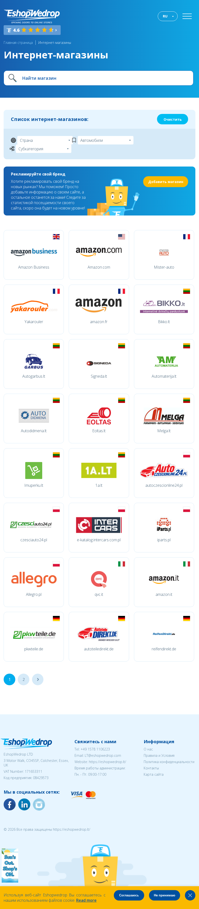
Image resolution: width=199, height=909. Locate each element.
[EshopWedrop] (32, 16)
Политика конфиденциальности (169, 761)
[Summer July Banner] (10, 881)
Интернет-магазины (54, 42)
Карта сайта (154, 774)
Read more (86, 900)
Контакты (151, 768)
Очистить (173, 119)
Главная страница (18, 42)
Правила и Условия (159, 755)
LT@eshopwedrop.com (103, 755)
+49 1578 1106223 (95, 749)
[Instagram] (24, 804)
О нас (148, 749)
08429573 (41, 777)
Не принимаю (164, 895)
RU (165, 16)
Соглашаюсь (129, 895)
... (38, 679)
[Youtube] (39, 804)
